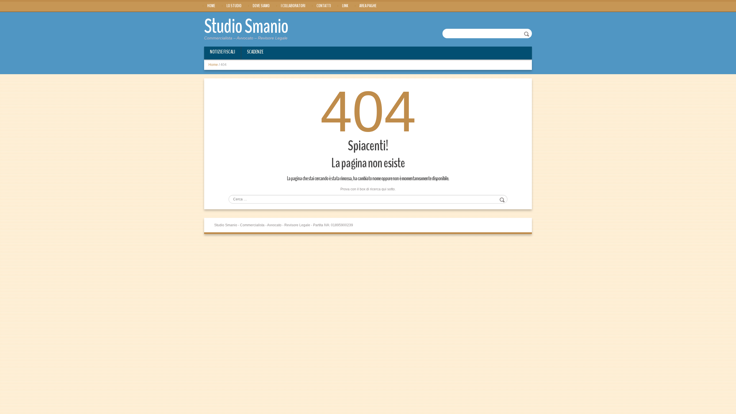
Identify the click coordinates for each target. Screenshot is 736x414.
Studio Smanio (246, 26)
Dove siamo (261, 6)
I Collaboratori (293, 6)
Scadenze (255, 51)
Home (211, 6)
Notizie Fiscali (222, 51)
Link (345, 6)
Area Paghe (368, 6)
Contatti (324, 6)
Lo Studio (234, 6)
